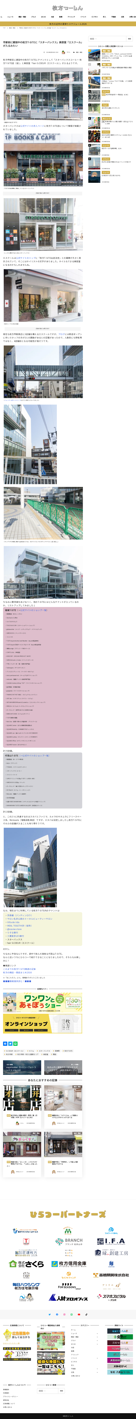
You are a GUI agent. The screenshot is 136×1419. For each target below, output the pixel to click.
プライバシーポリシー (10, 1396)
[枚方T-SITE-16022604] (43, 294)
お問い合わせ (75, 1376)
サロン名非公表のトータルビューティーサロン (29, 918)
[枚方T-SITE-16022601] (43, 158)
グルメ (33, 17)
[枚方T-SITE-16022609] (30, 866)
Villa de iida (13, 922)
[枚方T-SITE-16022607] (30, 443)
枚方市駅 (9, 1054)
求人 (104, 17)
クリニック (71, 17)
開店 (54, 1054)
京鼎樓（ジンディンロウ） (20, 915)
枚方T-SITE (68, 1051)
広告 (122, 17)
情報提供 (6, 1389)
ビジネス (95, 17)
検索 (129, 39)
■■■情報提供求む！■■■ (17, 981)
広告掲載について (9, 1403)
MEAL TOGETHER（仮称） (20, 925)
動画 (60, 17)
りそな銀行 (12, 932)
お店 (52, 17)
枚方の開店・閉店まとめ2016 (17, 972)
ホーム (73, 1330)
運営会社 (6, 1400)
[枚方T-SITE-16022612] (43, 92)
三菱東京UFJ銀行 (15, 935)
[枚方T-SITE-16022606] (43, 512)
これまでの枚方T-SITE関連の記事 (19, 968)
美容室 (45, 1054)
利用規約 (6, 1393)
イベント (83, 17)
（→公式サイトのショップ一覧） (34, 755)
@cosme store (14, 929)
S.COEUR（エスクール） (15, 1051)
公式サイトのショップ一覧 (33, 610)
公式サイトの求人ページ (32, 125)
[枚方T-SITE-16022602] (43, 370)
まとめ (43, 17)
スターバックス (44, 1051)
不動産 (113, 17)
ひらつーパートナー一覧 (11, 1343)
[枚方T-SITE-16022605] (43, 571)
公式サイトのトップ (25, 257)
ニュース (10, 17)
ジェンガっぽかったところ (13, 400)
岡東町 (57, 1051)
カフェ (31, 1051)
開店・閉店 (22, 17)
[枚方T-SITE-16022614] (43, 223)
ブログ (61, 334)
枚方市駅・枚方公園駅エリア (28, 1054)
